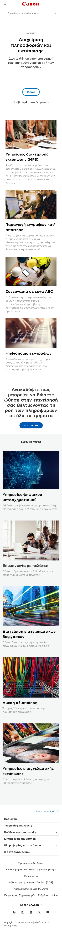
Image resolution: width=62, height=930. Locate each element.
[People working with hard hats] (31, 271)
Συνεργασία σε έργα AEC (29, 291)
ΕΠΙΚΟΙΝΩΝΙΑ (31, 425)
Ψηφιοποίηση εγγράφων (29, 353)
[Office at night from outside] (31, 134)
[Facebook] (14, 912)
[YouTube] (48, 912)
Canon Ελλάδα (29, 904)
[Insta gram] (22, 912)
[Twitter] (39, 912)
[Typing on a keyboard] (31, 333)
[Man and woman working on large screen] (31, 204)
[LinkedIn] (31, 912)
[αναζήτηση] (5, 4)
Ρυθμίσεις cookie (48, 895)
